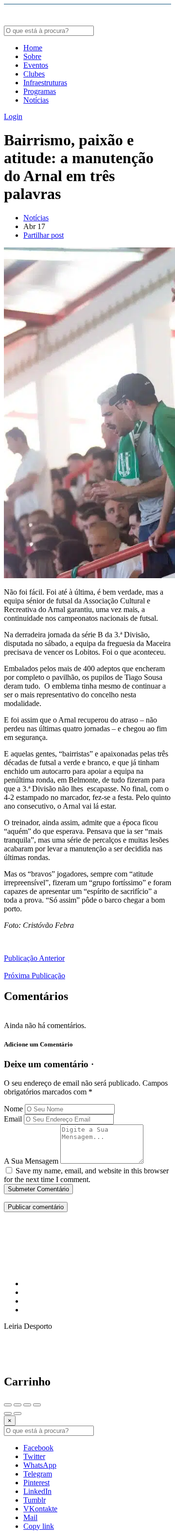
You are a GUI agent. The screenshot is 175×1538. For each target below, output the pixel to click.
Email (13, 1119)
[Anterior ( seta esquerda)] (8, 1413)
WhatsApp (39, 1465)
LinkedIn (37, 1491)
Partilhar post (43, 235)
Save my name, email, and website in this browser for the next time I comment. (86, 1175)
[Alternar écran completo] (27, 1404)
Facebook (38, 1448)
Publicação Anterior (34, 958)
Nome (13, 1109)
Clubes (34, 74)
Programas (39, 91)
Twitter (34, 1456)
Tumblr (34, 1500)
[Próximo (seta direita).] (17, 1413)
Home (32, 48)
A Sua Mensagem (31, 1161)
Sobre (32, 56)
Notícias (36, 100)
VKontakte (40, 1509)
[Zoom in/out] (37, 1404)
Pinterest (36, 1482)
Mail (30, 1517)
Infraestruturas (45, 82)
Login (13, 116)
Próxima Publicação (34, 975)
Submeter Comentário (38, 1189)
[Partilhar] (17, 1404)
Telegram (37, 1474)
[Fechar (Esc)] (8, 1404)
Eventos (35, 65)
